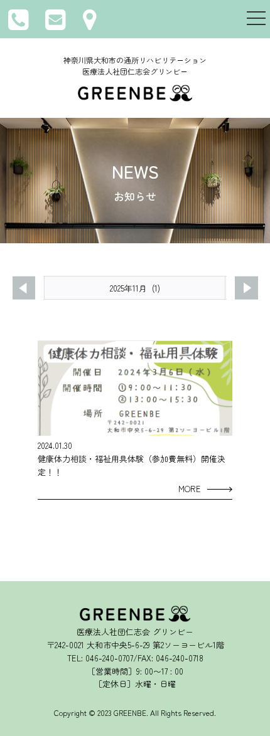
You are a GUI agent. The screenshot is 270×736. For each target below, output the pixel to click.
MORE (189, 489)
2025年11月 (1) (135, 288)
